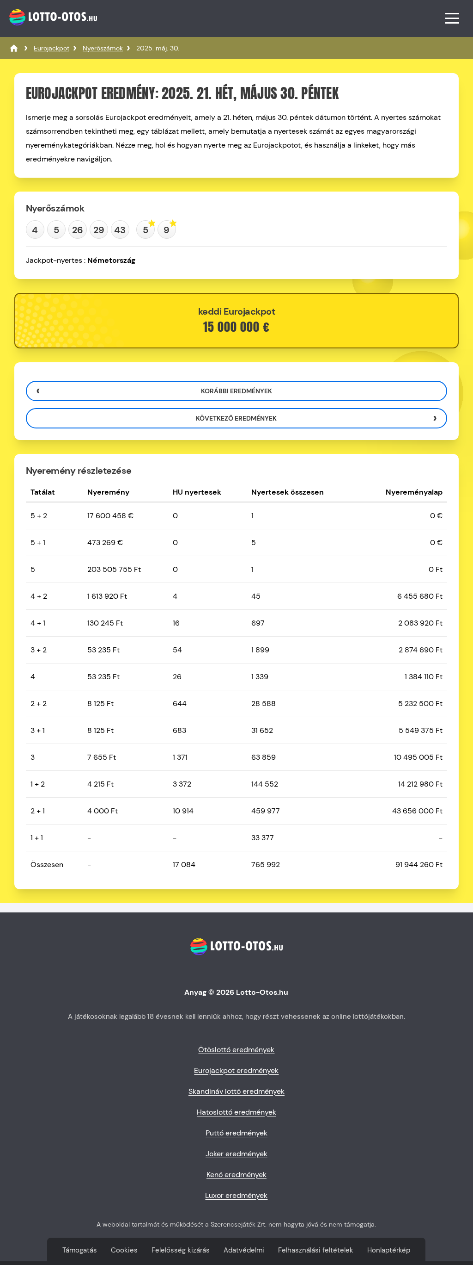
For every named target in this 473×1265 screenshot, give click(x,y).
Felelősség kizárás (181, 1250)
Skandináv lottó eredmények (236, 1091)
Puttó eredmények (236, 1133)
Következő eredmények (236, 418)
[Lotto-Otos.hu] (52, 30)
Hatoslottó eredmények (236, 1112)
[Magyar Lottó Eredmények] (13, 48)
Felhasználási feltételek (315, 1250)
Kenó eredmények (236, 1174)
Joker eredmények (236, 1154)
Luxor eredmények (236, 1195)
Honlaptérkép (388, 1250)
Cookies (124, 1250)
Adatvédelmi (244, 1250)
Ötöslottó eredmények (236, 1049)
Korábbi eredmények (236, 391)
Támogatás (79, 1250)
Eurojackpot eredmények (236, 1070)
